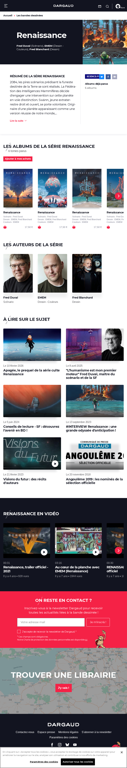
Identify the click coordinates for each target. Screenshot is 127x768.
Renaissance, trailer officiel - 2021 (25, 569)
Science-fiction (96, 76)
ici (86, 639)
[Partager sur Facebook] (108, 76)
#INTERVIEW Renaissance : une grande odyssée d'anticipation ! (91, 428)
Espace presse (46, 732)
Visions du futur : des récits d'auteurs (24, 481)
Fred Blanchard (39, 49)
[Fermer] (121, 752)
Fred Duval (23, 45)
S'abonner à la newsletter (96, 732)
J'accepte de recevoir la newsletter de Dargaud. (48, 631)
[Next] (118, 196)
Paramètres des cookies (63, 737)
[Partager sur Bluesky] (101, 76)
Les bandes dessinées (30, 15)
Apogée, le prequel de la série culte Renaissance (31, 372)
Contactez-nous (25, 732)
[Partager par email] (114, 76)
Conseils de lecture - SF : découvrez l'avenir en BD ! (31, 428)
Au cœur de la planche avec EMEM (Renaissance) (77, 569)
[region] (63, 757)
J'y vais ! (63, 687)
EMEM (48, 45)
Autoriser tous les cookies (78, 761)
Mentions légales (68, 732)
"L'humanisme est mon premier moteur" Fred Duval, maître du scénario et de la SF (91, 374)
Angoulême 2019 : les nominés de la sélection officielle (94, 481)
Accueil (7, 15)
